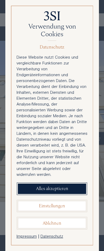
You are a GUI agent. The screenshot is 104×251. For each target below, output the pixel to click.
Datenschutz (52, 237)
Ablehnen (52, 223)
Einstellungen (52, 206)
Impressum (27, 237)
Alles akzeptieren (52, 188)
